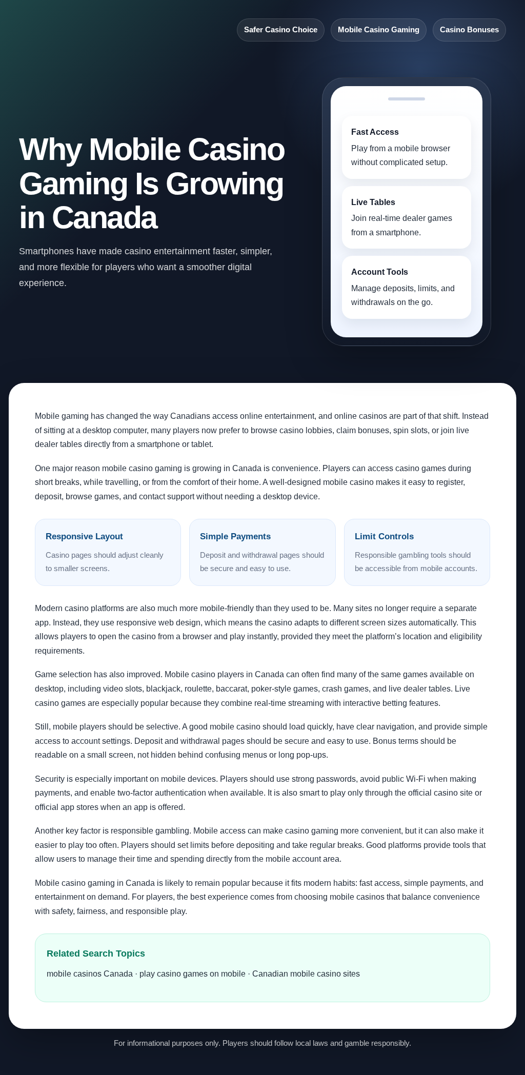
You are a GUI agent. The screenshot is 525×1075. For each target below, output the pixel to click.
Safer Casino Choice (280, 30)
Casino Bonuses (469, 30)
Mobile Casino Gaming (378, 30)
